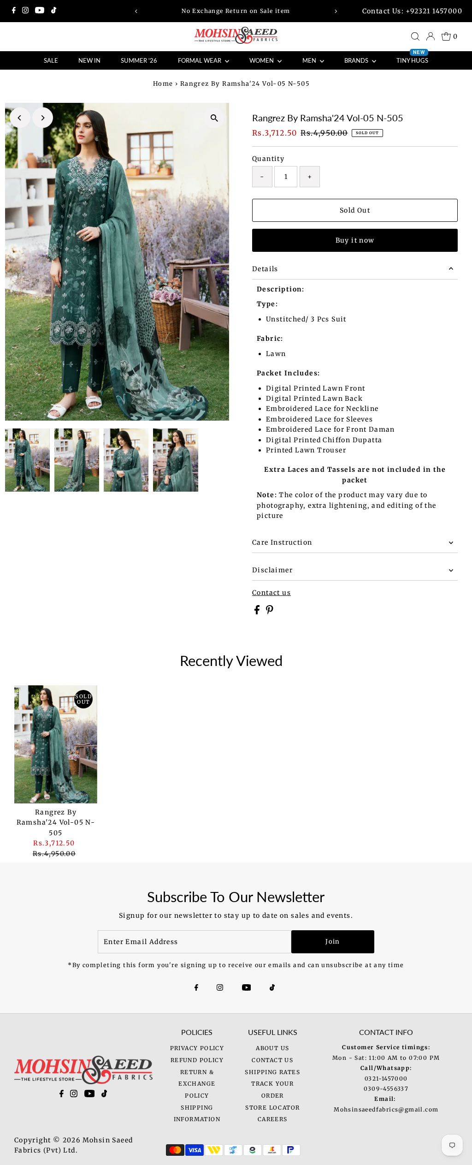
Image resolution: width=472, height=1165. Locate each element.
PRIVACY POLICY (197, 1048)
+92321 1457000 (434, 11)
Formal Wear (200, 60)
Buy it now (355, 240)
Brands (357, 60)
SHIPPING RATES (272, 1072)
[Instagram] (25, 11)
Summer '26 (139, 60)
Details (265, 269)
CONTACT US (272, 1060)
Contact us (271, 592)
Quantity (268, 159)
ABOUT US (272, 1048)
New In (89, 60)
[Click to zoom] (214, 117)
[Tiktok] (54, 11)
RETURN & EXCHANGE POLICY (196, 1084)
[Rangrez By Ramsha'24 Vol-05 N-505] (56, 744)
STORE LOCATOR (272, 1107)
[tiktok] (104, 1095)
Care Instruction (282, 542)
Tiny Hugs (412, 57)
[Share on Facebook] (257, 612)
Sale (51, 60)
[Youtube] (40, 11)
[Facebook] (14, 11)
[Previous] (136, 11)
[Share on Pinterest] (269, 612)
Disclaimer (272, 570)
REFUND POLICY (197, 1060)
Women (262, 60)
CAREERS (273, 1119)
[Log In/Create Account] (430, 36)
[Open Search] (415, 36)
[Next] (335, 11)
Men (310, 60)
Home (163, 84)
